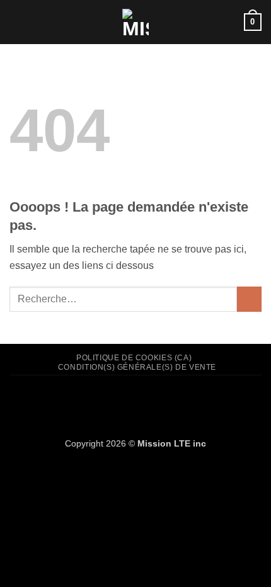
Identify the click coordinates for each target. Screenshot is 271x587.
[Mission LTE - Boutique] (136, 22)
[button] (17, 21)
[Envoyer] (249, 299)
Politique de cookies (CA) (134, 357)
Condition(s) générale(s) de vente (137, 367)
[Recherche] (229, 22)
